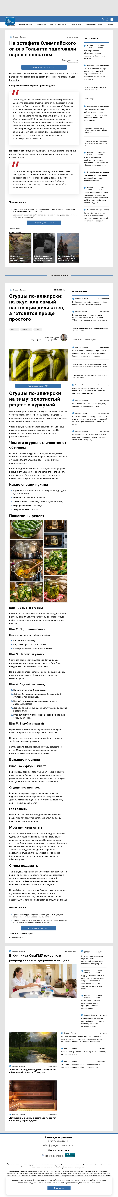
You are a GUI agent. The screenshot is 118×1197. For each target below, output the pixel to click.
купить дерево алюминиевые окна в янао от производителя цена (96, 143)
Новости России (93, 65)
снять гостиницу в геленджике (21, 934)
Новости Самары (19, 37)
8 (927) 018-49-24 (58, 1141)
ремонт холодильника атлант (96, 130)
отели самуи (15, 228)
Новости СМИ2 (16, 232)
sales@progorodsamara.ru (58, 1145)
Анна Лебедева (52, 338)
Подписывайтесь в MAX (44, 67)
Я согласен (59, 1188)
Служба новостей (70, 60)
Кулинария (26, 329)
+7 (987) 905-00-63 (74, 1173)
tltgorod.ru (14, 80)
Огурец (38, 329)
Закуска (14, 329)
